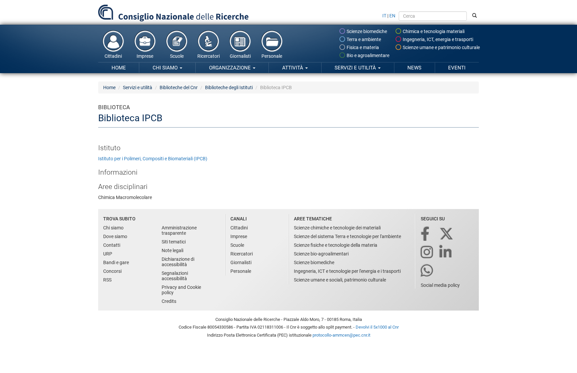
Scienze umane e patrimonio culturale (441, 47)
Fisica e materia (362, 47)
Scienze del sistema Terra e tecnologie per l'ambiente (347, 236)
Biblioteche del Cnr (179, 87)
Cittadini (113, 56)
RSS (107, 280)
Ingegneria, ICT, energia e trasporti (437, 39)
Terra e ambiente (363, 39)
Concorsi (112, 271)
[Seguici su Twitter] (446, 234)
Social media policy (440, 285)
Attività (293, 68)
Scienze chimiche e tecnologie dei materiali (337, 227)
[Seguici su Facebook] (425, 234)
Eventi (456, 68)
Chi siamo (166, 68)
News (414, 68)
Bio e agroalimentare (367, 55)
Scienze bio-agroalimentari (321, 253)
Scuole (177, 56)
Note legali (172, 250)
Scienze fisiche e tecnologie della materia (335, 245)
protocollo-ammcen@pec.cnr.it (341, 335)
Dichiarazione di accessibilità (178, 261)
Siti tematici (174, 241)
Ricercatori (208, 56)
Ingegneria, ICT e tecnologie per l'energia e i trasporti (347, 271)
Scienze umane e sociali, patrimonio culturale (340, 280)
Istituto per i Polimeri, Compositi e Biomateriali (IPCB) (152, 158)
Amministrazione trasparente (179, 230)
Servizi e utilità (356, 68)
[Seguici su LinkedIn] (446, 252)
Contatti (111, 245)
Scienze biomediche (366, 31)
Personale (271, 56)
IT (384, 15)
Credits (169, 301)
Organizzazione (230, 68)
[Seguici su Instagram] (427, 252)
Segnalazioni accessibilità (175, 275)
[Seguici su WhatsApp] (427, 270)
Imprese (145, 56)
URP (107, 253)
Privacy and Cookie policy (181, 290)
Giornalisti (240, 56)
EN (392, 15)
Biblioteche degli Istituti (229, 87)
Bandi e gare (116, 262)
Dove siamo (115, 236)
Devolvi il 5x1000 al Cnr (377, 327)
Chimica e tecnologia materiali (433, 31)
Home (119, 68)
